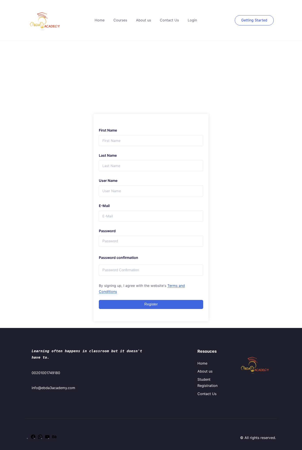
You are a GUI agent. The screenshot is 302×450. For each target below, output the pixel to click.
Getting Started (254, 20)
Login (192, 20)
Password (107, 231)
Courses (120, 20)
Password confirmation (118, 257)
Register (151, 304)
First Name (108, 130)
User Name (108, 180)
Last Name (108, 155)
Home (100, 20)
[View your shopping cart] (232, 20)
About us (143, 20)
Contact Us (169, 20)
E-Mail (104, 205)
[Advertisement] (151, 74)
